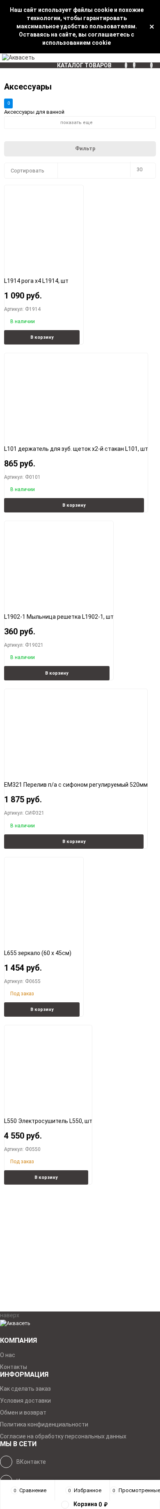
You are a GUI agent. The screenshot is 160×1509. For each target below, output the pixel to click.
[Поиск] (145, 57)
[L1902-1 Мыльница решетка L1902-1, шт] (59, 561)
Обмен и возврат (23, 1412)
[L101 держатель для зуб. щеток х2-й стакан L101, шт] (76, 393)
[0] (155, 58)
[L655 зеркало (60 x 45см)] (44, 897)
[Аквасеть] (80, 1324)
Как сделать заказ (25, 1389)
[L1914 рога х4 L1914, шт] (44, 225)
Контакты (13, 1367)
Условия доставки (25, 1400)
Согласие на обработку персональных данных (63, 1436)
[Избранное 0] (137, 58)
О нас (7, 1355)
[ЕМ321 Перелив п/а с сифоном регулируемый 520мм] (76, 729)
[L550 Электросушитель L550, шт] (48, 1065)
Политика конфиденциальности (44, 1424)
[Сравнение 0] (129, 58)
